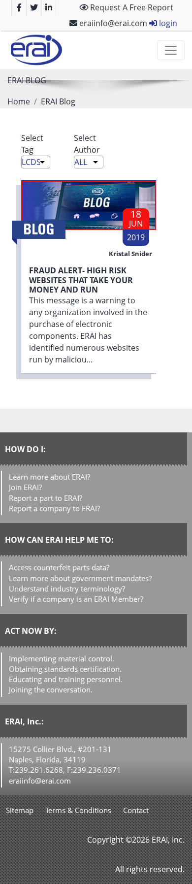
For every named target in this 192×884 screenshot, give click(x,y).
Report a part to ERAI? (45, 498)
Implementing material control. (61, 658)
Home (18, 101)
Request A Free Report (130, 7)
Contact (136, 810)
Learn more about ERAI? (49, 477)
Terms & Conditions (78, 810)
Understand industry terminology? (67, 588)
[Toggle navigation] (171, 50)
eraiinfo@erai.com (112, 23)
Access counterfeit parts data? (59, 567)
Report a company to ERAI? (54, 508)
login (167, 23)
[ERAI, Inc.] (36, 50)
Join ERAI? (25, 487)
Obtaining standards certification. (65, 669)
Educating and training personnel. (66, 679)
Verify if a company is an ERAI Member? (76, 599)
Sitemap (19, 810)
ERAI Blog (58, 101)
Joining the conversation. (51, 689)
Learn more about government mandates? (80, 578)
